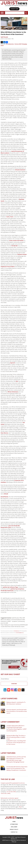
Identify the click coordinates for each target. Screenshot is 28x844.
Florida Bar (14, 246)
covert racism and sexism (16, 240)
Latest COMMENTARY (10, 722)
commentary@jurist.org (19, 632)
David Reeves (4, 497)
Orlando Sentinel (20, 170)
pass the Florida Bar (14, 525)
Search (25, 12)
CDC (17, 381)
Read (20, 807)
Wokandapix (19, 28)
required (12, 363)
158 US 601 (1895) (5, 793)
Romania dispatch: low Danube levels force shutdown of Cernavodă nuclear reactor (16, 711)
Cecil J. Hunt (9, 217)
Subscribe (14, 683)
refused (6, 494)
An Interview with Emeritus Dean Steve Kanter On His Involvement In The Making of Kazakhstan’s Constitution (16, 768)
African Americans (13, 392)
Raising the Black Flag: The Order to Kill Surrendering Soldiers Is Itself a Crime (15, 737)
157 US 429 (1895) (11, 791)
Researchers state (6, 527)
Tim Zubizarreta (16, 630)
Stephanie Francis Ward (7, 266)
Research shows (22, 254)
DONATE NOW (14, 9)
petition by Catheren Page (10, 587)
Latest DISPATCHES (9, 698)
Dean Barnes (4, 433)
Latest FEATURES (8, 753)
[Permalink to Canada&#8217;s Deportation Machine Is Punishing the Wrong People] (3, 727)
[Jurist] (14, 3)
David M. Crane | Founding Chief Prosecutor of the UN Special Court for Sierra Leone (16, 742)
